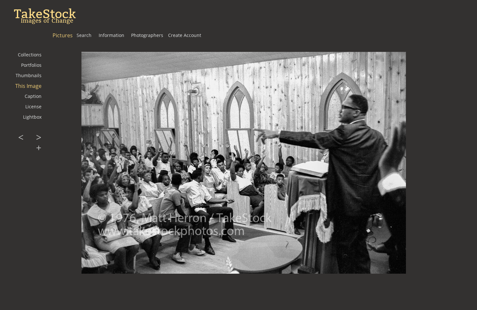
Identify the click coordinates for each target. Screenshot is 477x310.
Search (84, 35)
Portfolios (31, 65)
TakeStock (45, 13)
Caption (33, 96)
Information (111, 35)
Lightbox (32, 117)
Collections (30, 55)
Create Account (184, 35)
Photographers (147, 35)
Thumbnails (29, 75)
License (33, 106)
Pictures (63, 35)
